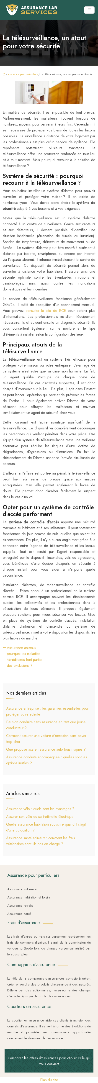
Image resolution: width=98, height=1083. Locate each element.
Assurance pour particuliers (23, 74)
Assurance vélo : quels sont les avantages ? (40, 808)
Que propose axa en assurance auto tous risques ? (46, 749)
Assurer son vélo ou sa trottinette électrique (40, 816)
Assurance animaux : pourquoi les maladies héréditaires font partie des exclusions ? (24, 656)
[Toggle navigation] (89, 10)
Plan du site (49, 1080)
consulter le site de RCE (46, 310)
